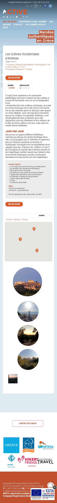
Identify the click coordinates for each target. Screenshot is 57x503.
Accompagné (40, 65)
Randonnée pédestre (24, 65)
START (2, 52)
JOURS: (41, 215)
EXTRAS (2, 71)
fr (36, 6)
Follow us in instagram (50, 6)
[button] (37, 251)
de (40, 6)
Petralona (20, 69)
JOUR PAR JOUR (2, 61)
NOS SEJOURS (10, 22)
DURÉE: (11, 85)
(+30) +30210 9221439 (40, 2)
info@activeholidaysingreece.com (20, 2)
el (31, 6)
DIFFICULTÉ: (25, 85)
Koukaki (10, 69)
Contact (18, 24)
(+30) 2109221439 (13, 488)
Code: (8, 62)
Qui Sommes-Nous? (35, 24)
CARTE (2, 78)
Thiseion (28, 69)
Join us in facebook (45, 6)
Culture (15, 67)
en (27, 6)
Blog (5, 27)
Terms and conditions (12, 486)
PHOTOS (2, 85)
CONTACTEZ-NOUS (28, 423)
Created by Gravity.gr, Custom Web (50, 485)
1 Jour (22, 67)
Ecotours (11, 65)
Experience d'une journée (33, 22)
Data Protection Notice (34, 486)
